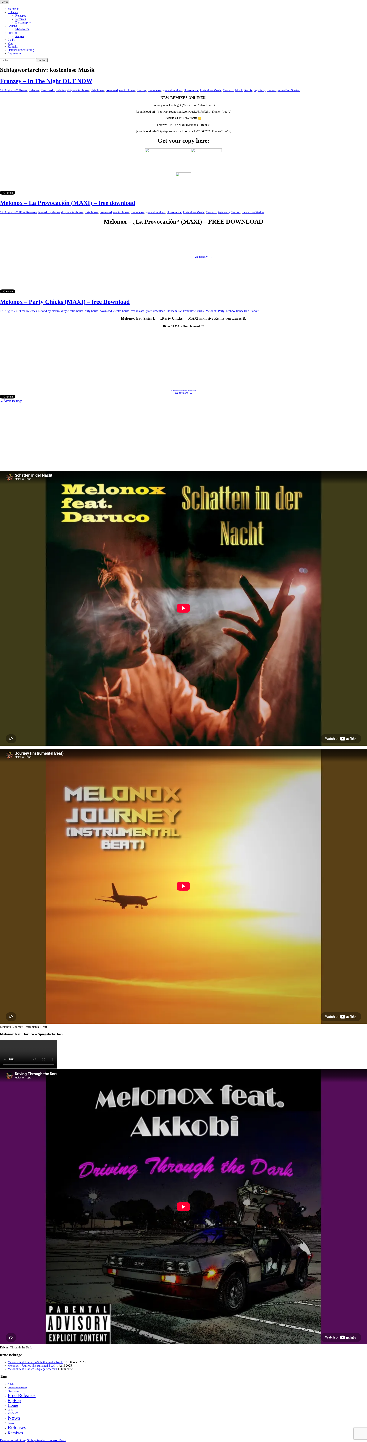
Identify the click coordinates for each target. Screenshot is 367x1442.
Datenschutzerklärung (21, 50)
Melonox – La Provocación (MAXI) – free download (67, 202)
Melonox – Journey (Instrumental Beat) (31, 1365)
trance (281, 90)
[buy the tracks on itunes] (206, 151)
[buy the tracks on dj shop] (183, 175)
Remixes (20, 19)
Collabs (12, 25)
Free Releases (28, 212)
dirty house (97, 90)
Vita (10, 43)
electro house (127, 90)
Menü (5, 2)
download (112, 90)
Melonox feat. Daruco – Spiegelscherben (32, 1369)
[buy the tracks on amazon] (168, 151)
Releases (13, 12)
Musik (239, 90)
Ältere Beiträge (11, 401)
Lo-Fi (11, 39)
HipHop (13, 32)
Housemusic (191, 90)
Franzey (141, 90)
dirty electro (58, 90)
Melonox (228, 90)
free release (154, 90)
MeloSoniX (22, 29)
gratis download (172, 90)
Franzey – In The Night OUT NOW (46, 81)
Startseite (13, 8)
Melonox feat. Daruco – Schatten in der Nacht (35, 1362)
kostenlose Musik (210, 90)
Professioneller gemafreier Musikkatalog (183, 390)
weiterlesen (203, 256)
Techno (271, 90)
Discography (23, 22)
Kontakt (12, 46)
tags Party (260, 90)
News (23, 90)
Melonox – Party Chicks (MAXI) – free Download (65, 301)
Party (221, 311)
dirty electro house (78, 90)
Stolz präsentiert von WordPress (46, 1440)
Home (13, 1405)
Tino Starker (292, 90)
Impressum (14, 53)
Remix (248, 90)
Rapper (19, 36)
